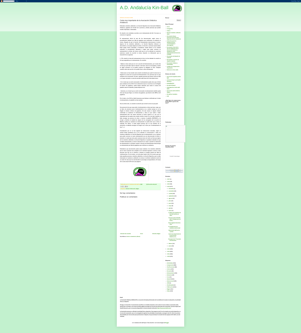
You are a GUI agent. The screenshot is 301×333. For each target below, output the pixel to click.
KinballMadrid (170, 83)
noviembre (171, 191)
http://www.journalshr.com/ (164, 308)
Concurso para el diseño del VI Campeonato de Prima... (174, 219)
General (127, 188)
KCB (168, 96)
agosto (170, 198)
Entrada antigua (156, 233)
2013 (168, 249)
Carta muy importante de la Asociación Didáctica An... (174, 235)
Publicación (132, 188)
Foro (168, 277)
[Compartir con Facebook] (126, 186)
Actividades (170, 263)
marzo (170, 210)
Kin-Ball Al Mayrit (171, 85)
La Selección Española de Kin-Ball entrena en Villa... (174, 214)
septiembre (171, 196)
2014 (168, 186)
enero (170, 246)
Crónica (169, 269)
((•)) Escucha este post (151, 184)
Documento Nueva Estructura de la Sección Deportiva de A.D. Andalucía (174, 38)
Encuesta (169, 271)
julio (170, 200)
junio (170, 203)
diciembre (171, 188)
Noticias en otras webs (172, 70)
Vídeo (168, 291)
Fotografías (170, 28)
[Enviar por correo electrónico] (121, 186)
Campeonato (170, 265)
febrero (170, 243)
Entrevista (169, 275)
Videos (168, 30)
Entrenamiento (170, 273)
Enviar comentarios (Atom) (133, 236)
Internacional (170, 281)
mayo (170, 205)
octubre (171, 193)
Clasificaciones (170, 267)
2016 (168, 181)
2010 (168, 256)
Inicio (141, 233)
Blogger (167, 322)
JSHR (168, 283)
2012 (168, 251)
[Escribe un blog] (123, 186)
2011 (168, 254)
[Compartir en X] (124, 186)
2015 (168, 184)
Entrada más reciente (125, 233)
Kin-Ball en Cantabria (172, 94)
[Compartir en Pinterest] (127, 186)
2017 (168, 179)
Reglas (137, 188)
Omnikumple (170, 285)
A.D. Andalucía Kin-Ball (144, 7)
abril (170, 208)
